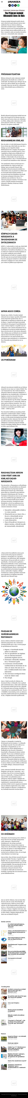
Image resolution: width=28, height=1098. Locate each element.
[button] (2, 1)
